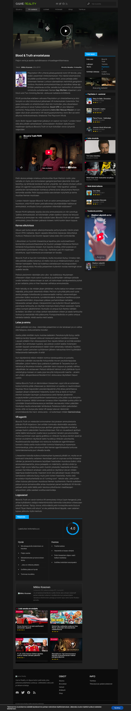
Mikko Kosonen (26, 67)
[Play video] (65, 31)
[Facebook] (28, 692)
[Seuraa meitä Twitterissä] (60, 3)
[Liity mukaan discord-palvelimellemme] (57, 3)
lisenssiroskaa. (74, 412)
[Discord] (17, 692)
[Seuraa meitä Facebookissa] (63, 3)
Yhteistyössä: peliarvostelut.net (101, 684)
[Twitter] (23, 692)
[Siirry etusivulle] (26, 4)
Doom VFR (54, 107)
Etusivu (19, 9)
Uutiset (46, 9)
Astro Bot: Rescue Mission (62, 110)
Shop (70, 9)
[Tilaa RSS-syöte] (66, 3)
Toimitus (82, 9)
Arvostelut (32, 9)
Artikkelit (58, 9)
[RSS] (34, 692)
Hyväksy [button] (117, 708)
